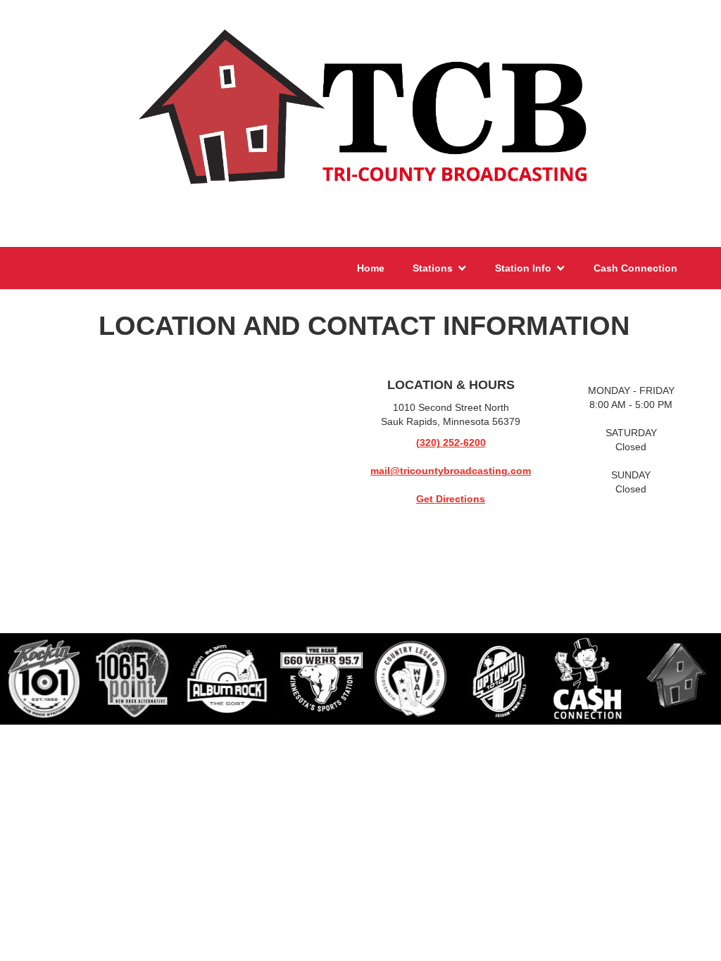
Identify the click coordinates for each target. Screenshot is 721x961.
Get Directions (450, 498)
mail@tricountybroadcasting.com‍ (450, 470)
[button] (440, 268)
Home (370, 268)
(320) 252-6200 (451, 442)
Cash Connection (635, 268)
